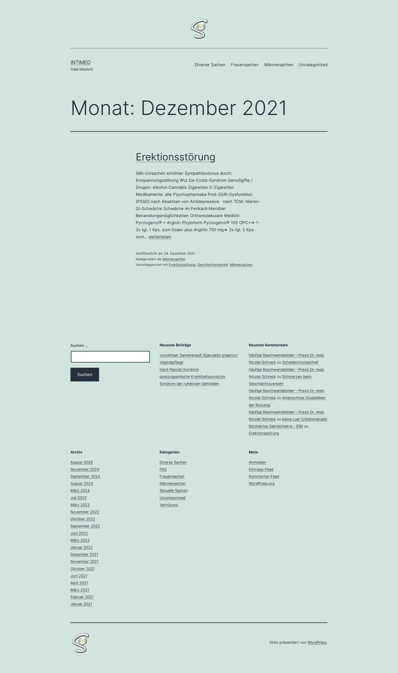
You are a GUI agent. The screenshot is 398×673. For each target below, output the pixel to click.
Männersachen (278, 64)
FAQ (163, 469)
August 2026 (81, 462)
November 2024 (84, 469)
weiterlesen (160, 236)
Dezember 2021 (84, 554)
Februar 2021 (81, 597)
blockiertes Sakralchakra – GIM (276, 426)
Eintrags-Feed (261, 469)
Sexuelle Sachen (174, 490)
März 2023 (80, 505)
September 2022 (85, 526)
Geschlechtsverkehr (212, 265)
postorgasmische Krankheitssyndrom (192, 376)
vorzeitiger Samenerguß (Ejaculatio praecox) (199, 355)
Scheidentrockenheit (300, 362)
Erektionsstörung (175, 157)
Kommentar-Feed (264, 476)
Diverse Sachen (210, 64)
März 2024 (80, 490)
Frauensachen (245, 64)
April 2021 (79, 583)
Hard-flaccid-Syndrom (179, 369)
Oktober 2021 (82, 569)
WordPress (317, 642)
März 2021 (79, 590)
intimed (80, 62)
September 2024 (85, 476)
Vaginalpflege (171, 362)
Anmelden (257, 462)
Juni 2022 (79, 533)
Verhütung (169, 505)
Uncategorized (313, 64)
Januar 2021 (81, 604)
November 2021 (84, 561)
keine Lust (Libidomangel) (304, 419)
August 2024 (81, 483)
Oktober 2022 (82, 519)
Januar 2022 (81, 547)
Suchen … (79, 345)
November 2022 (84, 512)
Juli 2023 (78, 498)
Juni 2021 (78, 576)
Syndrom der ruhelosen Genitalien (189, 383)
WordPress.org (262, 483)
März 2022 (80, 540)
